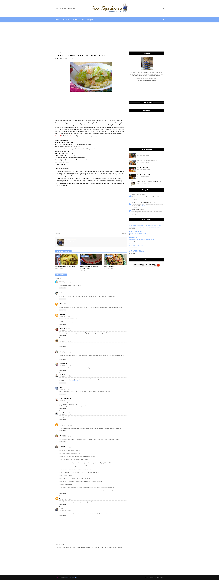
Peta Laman (63, 8)
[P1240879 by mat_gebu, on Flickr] (91, 91)
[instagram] (163, 8)
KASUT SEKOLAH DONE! (136, 245)
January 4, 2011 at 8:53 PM (65, 400)
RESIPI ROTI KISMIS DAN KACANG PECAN (143, 202)
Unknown (62, 314)
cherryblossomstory (65, 413)
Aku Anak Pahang (64, 375)
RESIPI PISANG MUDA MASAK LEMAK (65, 266)
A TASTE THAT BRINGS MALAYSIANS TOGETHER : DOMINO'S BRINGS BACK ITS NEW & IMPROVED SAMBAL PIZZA (146, 226)
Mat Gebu (59, 58)
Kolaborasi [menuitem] (65, 20)
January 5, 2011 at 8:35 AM (65, 510)
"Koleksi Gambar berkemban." (72, 380)
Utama (57, 8)
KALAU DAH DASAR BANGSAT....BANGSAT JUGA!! (149, 181)
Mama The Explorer (65, 398)
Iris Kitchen (62, 435)
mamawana (63, 340)
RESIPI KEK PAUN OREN (143, 174)
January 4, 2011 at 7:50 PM (65, 294)
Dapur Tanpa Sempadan (71, 577)
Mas (60, 292)
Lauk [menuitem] (82, 20)
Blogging (57, 577)
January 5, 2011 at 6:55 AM (65, 447)
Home (56, 52)
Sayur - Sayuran (63, 52)
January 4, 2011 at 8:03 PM (65, 316)
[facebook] (161, 8)
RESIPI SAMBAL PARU (138, 209)
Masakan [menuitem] (75, 20)
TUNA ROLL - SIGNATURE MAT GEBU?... (147, 161)
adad (61, 424)
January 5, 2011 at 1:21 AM (65, 436)
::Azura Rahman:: (64, 329)
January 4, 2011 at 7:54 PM (65, 305)
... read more (141, 198)
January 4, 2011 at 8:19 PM (65, 352)
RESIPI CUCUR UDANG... (143, 167)
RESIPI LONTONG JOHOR (143, 154)
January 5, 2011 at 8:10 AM (65, 499)
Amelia (61, 281)
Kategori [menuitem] (90, 20)
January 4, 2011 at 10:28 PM (66, 425)
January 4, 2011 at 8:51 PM (65, 389)
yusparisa (62, 498)
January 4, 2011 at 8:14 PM (65, 341)
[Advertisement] (109, 37)
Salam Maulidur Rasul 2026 (137, 233)
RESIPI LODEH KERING (110, 266)
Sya (60, 387)
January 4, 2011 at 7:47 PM (65, 282)
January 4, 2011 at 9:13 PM (65, 414)
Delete (64, 287)
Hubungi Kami (71, 8)
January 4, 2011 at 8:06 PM (65, 330)
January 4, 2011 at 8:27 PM (65, 376)
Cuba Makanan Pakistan (136, 251)
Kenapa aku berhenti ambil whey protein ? (142, 239)
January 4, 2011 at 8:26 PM (65, 365)
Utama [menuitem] (57, 20)
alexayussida (63, 363)
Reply (61, 287)
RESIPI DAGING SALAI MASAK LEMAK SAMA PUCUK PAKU (89, 267)
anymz (61, 351)
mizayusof (62, 303)
